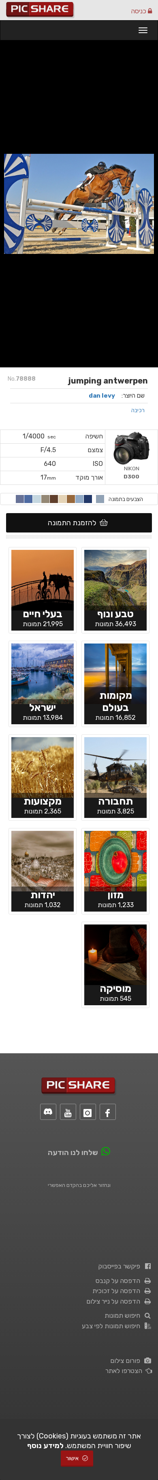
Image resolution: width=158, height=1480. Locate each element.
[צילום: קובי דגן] (115, 673)
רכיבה (138, 410)
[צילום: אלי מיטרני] (115, 767)
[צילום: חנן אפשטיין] (115, 579)
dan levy (102, 395)
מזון (115, 895)
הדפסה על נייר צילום (114, 1301)
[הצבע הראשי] (100, 499)
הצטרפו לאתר (125, 1371)
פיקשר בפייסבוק (120, 1266)
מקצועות (42, 801)
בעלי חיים (42, 614)
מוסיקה (115, 988)
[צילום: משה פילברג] (42, 860)
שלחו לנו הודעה (73, 1152)
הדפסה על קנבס (119, 1281)
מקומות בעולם (115, 701)
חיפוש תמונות (124, 1315)
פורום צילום (126, 1361)
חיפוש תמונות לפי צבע (112, 1326)
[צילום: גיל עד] (42, 767)
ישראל (42, 707)
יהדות (42, 895)
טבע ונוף (115, 614)
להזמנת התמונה (74, 522)
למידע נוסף (45, 1445)
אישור (73, 1458)
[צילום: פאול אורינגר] (115, 954)
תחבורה (115, 801)
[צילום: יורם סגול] (42, 579)
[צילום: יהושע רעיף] (42, 673)
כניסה (139, 11)
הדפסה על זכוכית (117, 1291)
